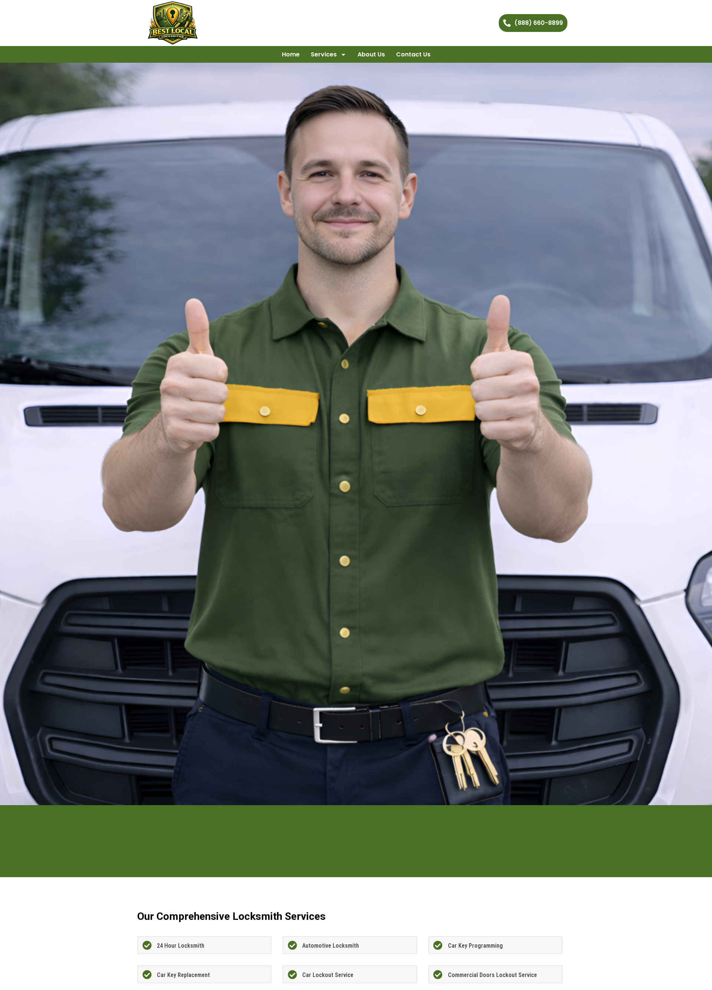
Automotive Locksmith (330, 945)
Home (291, 54)
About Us (371, 54)
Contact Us (413, 54)
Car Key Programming (475, 945)
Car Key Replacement (183, 974)
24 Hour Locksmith (180, 945)
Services (324, 54)
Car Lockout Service (327, 974)
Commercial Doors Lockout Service (492, 974)
